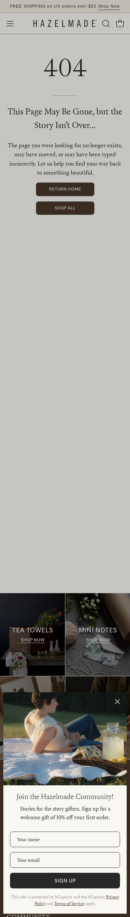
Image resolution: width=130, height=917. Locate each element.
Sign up (65, 880)
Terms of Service (69, 903)
